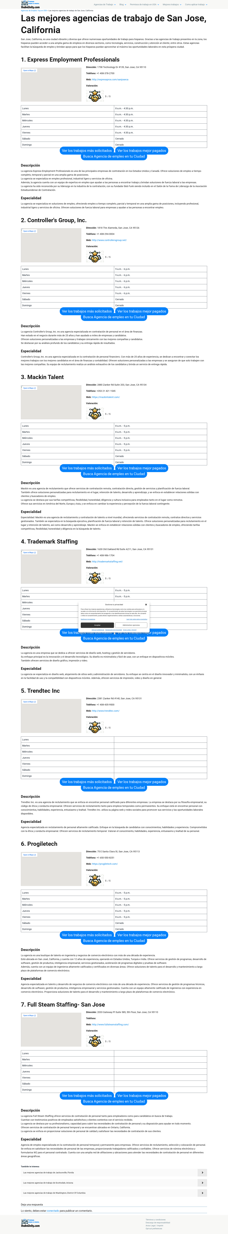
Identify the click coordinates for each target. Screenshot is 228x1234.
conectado (53, 1210)
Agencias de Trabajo (103, 4)
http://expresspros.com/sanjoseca (110, 79)
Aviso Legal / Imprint (129, 630)
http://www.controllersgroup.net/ (109, 240)
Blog (121, 4)
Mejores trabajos (171, 4)
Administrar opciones (131, 625)
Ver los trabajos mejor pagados (141, 151)
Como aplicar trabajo (195, 4)
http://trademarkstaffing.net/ (107, 561)
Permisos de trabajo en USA (143, 4)
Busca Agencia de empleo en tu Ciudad (114, 156)
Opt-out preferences (98, 630)
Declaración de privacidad (113, 630)
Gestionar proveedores (88, 619)
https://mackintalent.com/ (106, 397)
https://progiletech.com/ (105, 863)
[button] (146, 604)
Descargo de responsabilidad (158, 1223)
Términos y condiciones (156, 1220)
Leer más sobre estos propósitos (136, 619)
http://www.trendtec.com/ (105, 710)
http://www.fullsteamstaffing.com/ (110, 1024)
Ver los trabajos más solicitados (87, 151)
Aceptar (97, 625)
